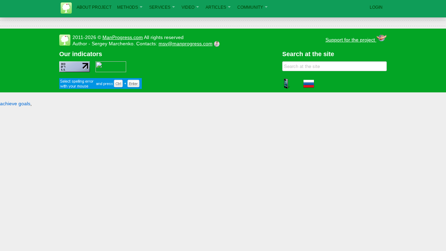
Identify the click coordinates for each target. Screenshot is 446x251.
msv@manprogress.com (186, 43)
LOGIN (376, 7)
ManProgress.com (122, 37)
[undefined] (100, 87)
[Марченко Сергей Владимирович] (218, 43)
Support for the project (350, 40)
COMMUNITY (250, 7)
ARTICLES (216, 7)
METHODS (127, 7)
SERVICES (159, 7)
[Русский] (308, 87)
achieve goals (15, 103)
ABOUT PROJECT (94, 7)
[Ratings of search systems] (110, 70)
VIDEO (188, 7)
